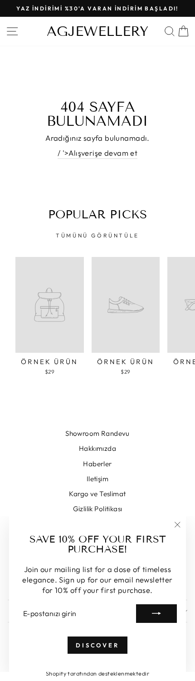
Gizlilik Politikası (97, 508)
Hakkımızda (97, 448)
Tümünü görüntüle (97, 235)
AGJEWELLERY (97, 31)
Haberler (97, 463)
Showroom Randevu (97, 433)
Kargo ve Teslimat (97, 493)
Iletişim (97, 478)
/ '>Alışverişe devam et (98, 153)
